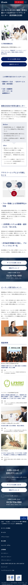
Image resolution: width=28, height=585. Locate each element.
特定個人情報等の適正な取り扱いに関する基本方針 (12, 563)
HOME (2, 521)
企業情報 (3, 549)
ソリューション (5, 537)
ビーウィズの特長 (5, 528)
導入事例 (8, 521)
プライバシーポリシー (6, 560)
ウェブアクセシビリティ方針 (7, 570)
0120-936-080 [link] (14, 275)
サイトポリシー (4, 553)
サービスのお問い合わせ (14, 59)
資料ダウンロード (14, 64)
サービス (3, 532)
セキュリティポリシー (6, 556)
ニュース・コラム (5, 545)
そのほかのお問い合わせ (11, 496)
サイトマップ (4, 567)
